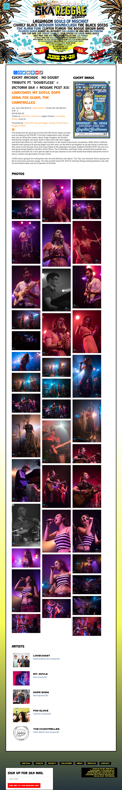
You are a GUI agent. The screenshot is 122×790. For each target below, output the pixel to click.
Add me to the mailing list (24, 786)
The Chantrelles (46, 729)
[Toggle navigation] (6, 6)
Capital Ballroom (38, 108)
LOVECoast (21, 93)
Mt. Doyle (41, 93)
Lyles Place (25, 116)
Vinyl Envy (35, 116)
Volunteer (66, 763)
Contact (105, 763)
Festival (26, 763)
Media (80, 763)
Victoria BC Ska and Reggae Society (39, 123)
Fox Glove (31, 98)
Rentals (92, 763)
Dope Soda (41, 692)
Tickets (39, 763)
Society (52, 763)
